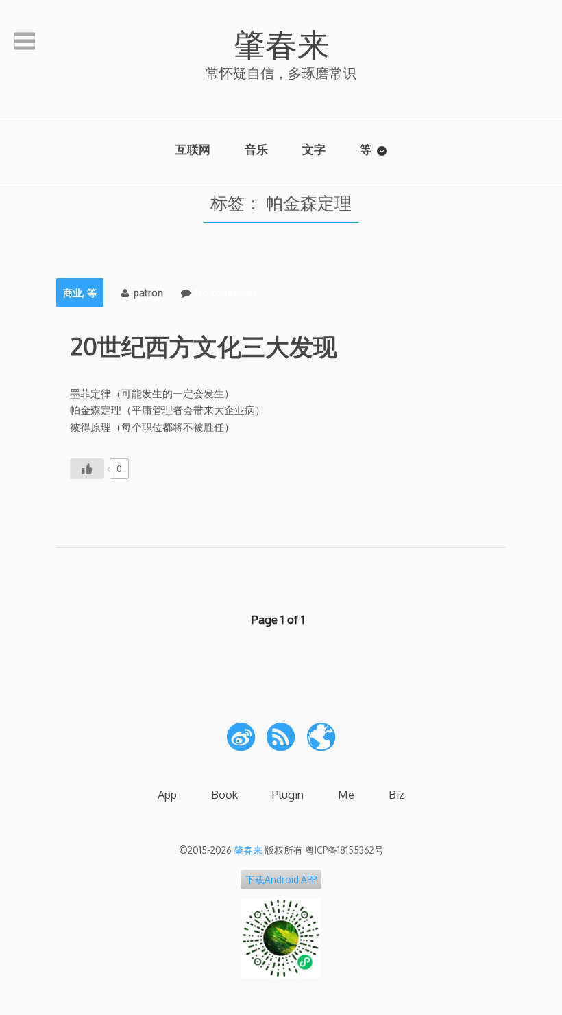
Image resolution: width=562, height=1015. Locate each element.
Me (346, 794)
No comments (226, 293)
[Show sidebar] (24, 42)
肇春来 (281, 43)
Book (224, 794)
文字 (314, 149)
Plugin (288, 794)
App (167, 794)
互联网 (192, 149)
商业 (72, 293)
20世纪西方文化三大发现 (203, 346)
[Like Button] (87, 468)
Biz (396, 794)
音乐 (256, 149)
